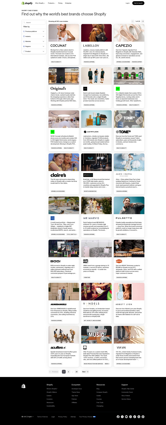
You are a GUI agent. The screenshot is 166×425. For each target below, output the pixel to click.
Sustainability (51, 406)
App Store (75, 395)
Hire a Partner (125, 395)
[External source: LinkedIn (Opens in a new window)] (138, 416)
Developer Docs (77, 389)
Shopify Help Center (127, 389)
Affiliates (74, 402)
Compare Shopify (101, 392)
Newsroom (50, 402)
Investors (49, 399)
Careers (49, 395)
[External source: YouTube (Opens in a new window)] (126, 416)
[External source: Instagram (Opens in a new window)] (130, 416)
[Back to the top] (23, 386)
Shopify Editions (52, 392)
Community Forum (127, 392)
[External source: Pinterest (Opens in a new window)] (143, 416)
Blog (97, 389)
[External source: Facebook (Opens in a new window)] (118, 416)
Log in (128, 3)
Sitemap (73, 417)
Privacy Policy (62, 417)
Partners (74, 399)
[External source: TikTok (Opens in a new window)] (134, 416)
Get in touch (138, 3)
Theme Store (76, 392)
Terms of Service (42, 417)
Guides (98, 395)
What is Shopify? (52, 389)
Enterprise (68, 3)
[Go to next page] (142, 21)
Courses (99, 399)
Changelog (99, 406)
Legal (53, 417)
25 (76, 372)
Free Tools (99, 402)
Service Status (126, 399)
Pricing (60, 3)
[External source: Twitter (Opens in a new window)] (122, 416)
